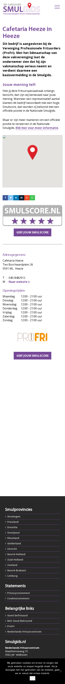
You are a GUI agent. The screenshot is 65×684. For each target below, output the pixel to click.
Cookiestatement (18, 598)
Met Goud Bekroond (19, 620)
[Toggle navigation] (57, 7)
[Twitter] (10, 197)
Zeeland (12, 565)
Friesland (13, 521)
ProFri (10, 626)
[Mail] (27, 197)
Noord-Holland (16, 554)
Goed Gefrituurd (17, 615)
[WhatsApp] (32, 197)
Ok (32, 678)
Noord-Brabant (16, 570)
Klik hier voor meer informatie (37, 128)
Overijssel (13, 532)
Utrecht (12, 548)
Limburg (12, 575)
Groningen (13, 516)
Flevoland (13, 538)
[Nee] (60, 671)
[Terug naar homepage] (22, 8)
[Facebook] (5, 197)
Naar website (18, 282)
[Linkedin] (16, 197)
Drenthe (12, 527)
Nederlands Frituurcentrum (24, 631)
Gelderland (14, 543)
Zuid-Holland (15, 559)
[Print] (21, 197)
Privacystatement (18, 593)
